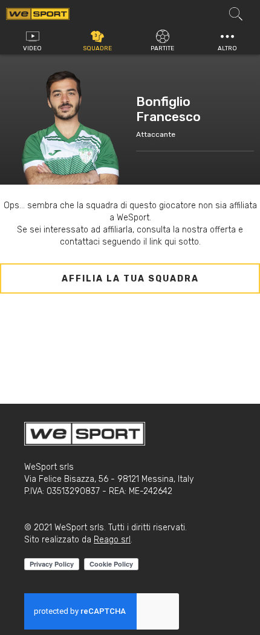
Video (32, 48)
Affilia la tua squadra (130, 279)
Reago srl (112, 540)
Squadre (97, 48)
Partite (162, 48)
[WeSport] (38, 13)
